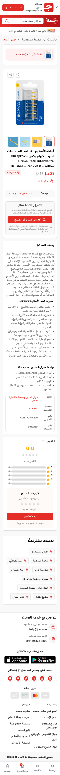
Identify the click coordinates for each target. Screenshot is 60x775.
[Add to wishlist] (18, 75)
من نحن (25, 705)
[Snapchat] (10, 678)
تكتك (54, 740)
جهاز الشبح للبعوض (45, 747)
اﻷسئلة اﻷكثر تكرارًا (19, 743)
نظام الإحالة (50, 717)
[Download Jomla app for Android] (43, 660)
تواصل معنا (50, 705)
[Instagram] (42, 678)
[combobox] (25, 21)
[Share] (10, 75)
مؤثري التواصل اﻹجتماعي (49, 726)
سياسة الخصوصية (20, 724)
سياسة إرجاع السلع (19, 717)
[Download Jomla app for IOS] (16, 660)
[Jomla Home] (52, 21)
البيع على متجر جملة (45, 711)
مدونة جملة (23, 711)
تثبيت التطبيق (13, 7)
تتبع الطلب (24, 730)
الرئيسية (52, 39)
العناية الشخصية (31, 39)
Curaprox (33, 408)
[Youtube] (18, 678)
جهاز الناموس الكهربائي (44, 734)
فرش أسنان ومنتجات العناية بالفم (23, 399)
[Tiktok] (26, 678)
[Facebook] (50, 678)
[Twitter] (34, 678)
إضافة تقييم (30, 516)
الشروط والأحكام (20, 736)
